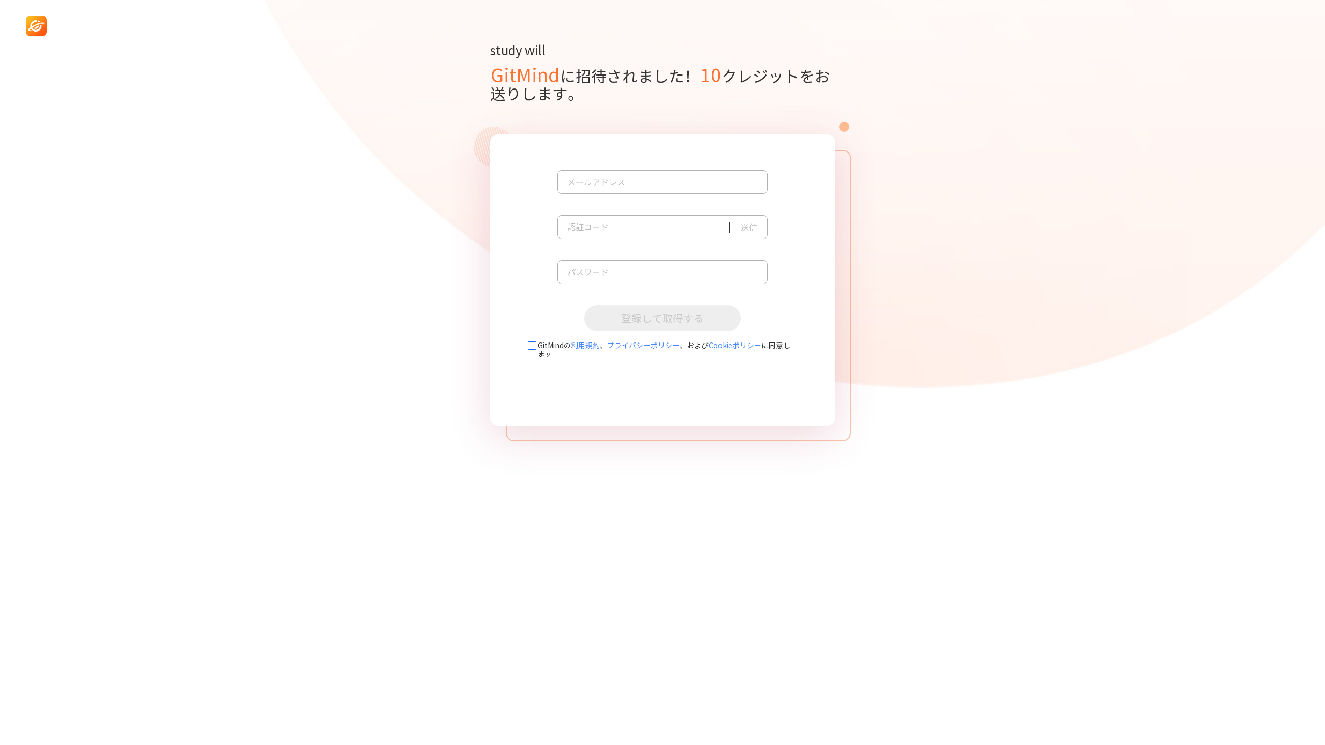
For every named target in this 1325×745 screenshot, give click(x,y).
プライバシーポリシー (643, 345)
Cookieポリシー (735, 345)
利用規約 (585, 345)
